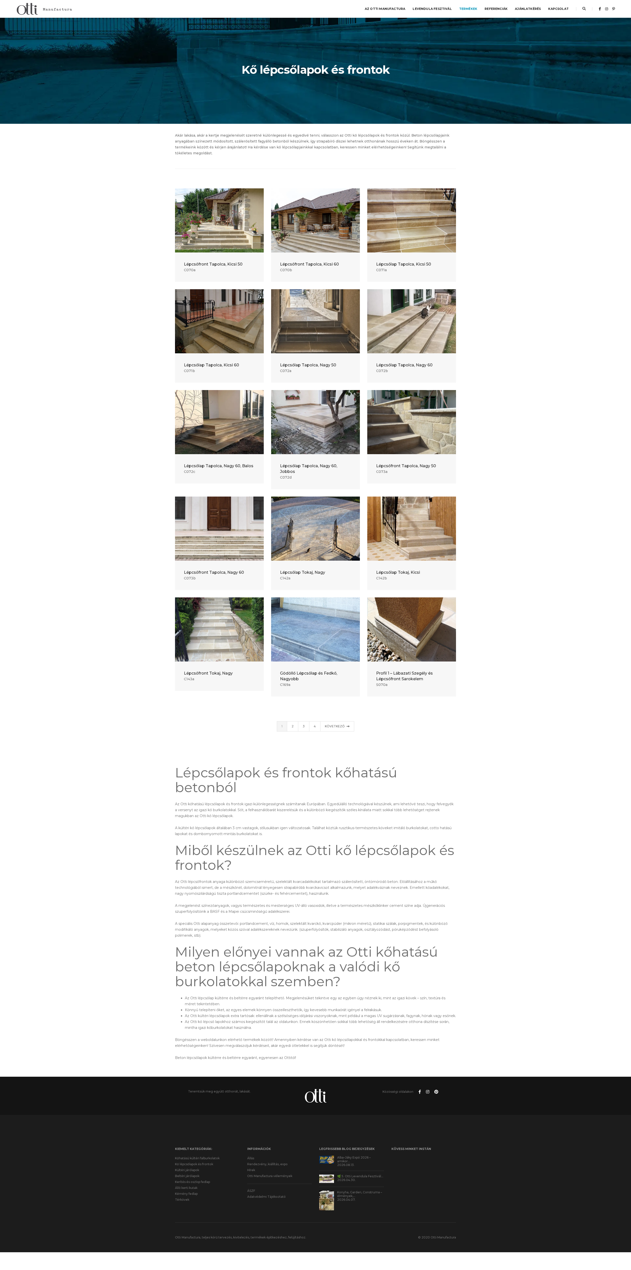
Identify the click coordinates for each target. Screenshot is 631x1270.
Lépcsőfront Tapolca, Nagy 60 (214, 572)
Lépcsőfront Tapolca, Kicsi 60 (309, 264)
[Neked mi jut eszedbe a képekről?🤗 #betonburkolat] (446, 1163)
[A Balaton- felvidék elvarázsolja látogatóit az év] (401, 1163)
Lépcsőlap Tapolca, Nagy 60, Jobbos (308, 469)
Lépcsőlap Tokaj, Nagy (302, 572)
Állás (250, 1158)
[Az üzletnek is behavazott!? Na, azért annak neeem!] (424, 1177)
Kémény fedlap (186, 1194)
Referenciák (496, 9)
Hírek (251, 1170)
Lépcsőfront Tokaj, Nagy (208, 673)
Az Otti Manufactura (385, 9)
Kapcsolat (558, 9)
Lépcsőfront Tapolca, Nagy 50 (406, 466)
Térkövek (182, 1199)
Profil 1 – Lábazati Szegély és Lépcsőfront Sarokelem (404, 676)
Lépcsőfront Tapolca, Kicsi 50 (213, 264)
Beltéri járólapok (187, 1176)
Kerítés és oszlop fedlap (192, 1182)
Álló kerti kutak (186, 1188)
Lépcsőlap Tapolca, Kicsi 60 (211, 365)
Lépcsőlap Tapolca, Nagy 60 (404, 365)
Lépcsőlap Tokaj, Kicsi (398, 572)
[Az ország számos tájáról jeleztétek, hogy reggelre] (446, 1177)
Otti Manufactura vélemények (269, 1176)
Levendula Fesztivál (432, 9)
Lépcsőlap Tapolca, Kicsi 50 (403, 264)
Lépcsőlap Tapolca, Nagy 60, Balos (218, 466)
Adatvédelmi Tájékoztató (266, 1196)
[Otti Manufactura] (44, 8)
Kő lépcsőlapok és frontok (194, 1164)
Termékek (468, 9)
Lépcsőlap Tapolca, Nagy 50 (308, 365)
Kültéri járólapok (187, 1170)
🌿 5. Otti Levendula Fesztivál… (360, 1176)
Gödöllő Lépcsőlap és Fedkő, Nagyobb (308, 676)
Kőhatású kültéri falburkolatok (197, 1158)
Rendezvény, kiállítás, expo (267, 1164)
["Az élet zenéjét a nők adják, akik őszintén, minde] (424, 1163)
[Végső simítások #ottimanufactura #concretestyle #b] (401, 1177)
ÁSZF (251, 1191)
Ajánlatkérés (528, 9)
